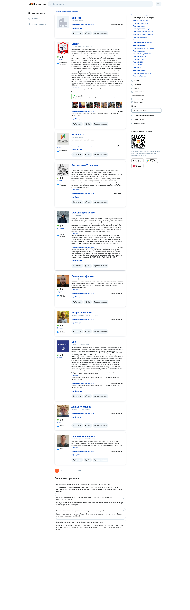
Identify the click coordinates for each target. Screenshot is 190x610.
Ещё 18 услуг (76, 417)
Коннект (76, 17)
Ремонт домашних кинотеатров (143, 48)
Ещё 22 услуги (76, 119)
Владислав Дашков (82, 276)
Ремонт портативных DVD (142, 73)
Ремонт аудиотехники (140, 20)
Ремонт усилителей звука (142, 29)
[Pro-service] (63, 139)
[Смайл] (63, 48)
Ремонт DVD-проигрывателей (143, 34)
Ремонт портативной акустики (143, 42)
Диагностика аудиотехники (142, 54)
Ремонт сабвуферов (140, 37)
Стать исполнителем (38, 24)
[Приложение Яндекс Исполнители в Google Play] (152, 160)
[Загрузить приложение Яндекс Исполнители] (146, 142)
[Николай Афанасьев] (63, 441)
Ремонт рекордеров (139, 70)
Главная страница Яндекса (29, 3)
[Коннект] (63, 22)
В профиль (75, 87)
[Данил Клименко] (63, 411)
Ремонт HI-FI (137, 65)
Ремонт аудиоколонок (140, 51)
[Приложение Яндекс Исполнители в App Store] (137, 160)
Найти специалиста (38, 13)
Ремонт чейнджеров (140, 76)
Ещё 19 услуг (76, 323)
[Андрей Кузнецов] (63, 317)
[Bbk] (63, 346)
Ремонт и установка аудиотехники (143, 15)
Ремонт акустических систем (143, 31)
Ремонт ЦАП (137, 67)
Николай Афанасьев (83, 436)
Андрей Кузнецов (81, 312)
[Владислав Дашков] (63, 281)
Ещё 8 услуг (75, 197)
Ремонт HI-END (138, 62)
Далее (80, 471)
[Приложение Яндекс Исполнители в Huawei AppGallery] (137, 166)
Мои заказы (35, 19)
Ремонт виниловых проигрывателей (145, 40)
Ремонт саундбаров (139, 56)
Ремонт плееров (138, 59)
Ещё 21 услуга (76, 28)
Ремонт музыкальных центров (82, 24)
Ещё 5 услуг (75, 455)
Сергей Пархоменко (83, 212)
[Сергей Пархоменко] (63, 217)
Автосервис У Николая (84, 165)
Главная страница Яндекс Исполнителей (37, 3)
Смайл (75, 43)
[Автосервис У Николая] (63, 170)
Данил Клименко (81, 406)
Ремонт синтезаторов (140, 45)
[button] (77, 33)
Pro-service (77, 134)
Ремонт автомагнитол (140, 23)
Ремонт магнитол (139, 26)
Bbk (73, 341)
